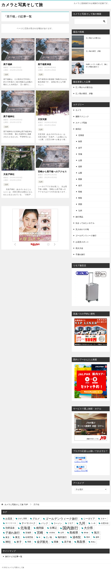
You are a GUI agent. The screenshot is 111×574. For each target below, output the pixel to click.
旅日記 (78, 129)
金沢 (80, 185)
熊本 (88, 537)
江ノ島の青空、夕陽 (93, 51)
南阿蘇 (40, 527)
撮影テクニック (82, 116)
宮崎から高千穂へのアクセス (52, 171)
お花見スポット (82, 242)
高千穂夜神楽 (44, 64)
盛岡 (97, 537)
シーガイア (89, 518)
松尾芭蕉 (29, 537)
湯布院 (77, 537)
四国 (80, 204)
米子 (19, 541)
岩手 (80, 148)
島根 (80, 192)
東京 (7, 537)
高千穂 (67, 542)
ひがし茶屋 (22, 519)
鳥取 (80, 198)
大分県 (88, 528)
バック (44, 523)
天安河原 (42, 119)
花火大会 (79, 248)
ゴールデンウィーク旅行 (86, 235)
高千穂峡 (7, 64)
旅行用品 (79, 217)
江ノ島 (49, 537)
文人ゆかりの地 (82, 229)
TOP (16, 504)
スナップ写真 (81, 123)
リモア (70, 523)
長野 (80, 166)
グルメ (36, 518)
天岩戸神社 (8, 174)
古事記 (53, 527)
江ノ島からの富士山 (93, 38)
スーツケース (10, 523)
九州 (6, 74)
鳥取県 (81, 541)
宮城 (80, 154)
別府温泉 (10, 528)
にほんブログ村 (81, 462)
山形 (80, 160)
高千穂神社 (8, 116)
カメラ (78, 110)
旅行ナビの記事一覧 (13, 556)
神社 (8, 541)
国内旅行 (70, 528)
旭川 (96, 532)
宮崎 (40, 532)
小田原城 (52, 532)
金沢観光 (42, 541)
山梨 (80, 173)
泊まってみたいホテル (85, 223)
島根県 (74, 532)
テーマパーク (28, 523)
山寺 (62, 533)
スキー (103, 519)
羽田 (29, 542)
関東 (80, 179)
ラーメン (58, 523)
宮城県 (28, 533)
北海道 (81, 135)
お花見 (8, 518)
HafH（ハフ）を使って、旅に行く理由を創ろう (97, 65)
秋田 (80, 141)
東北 (17, 537)
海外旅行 (62, 537)
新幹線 (86, 532)
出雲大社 (105, 523)
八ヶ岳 (93, 523)
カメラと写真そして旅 (22, 4)
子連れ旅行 (80, 254)
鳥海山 (93, 542)
